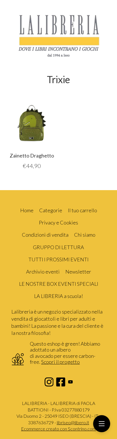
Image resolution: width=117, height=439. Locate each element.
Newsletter (78, 271)
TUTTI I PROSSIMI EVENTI (58, 259)
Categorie (50, 210)
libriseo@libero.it (73, 422)
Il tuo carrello (82, 210)
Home (27, 210)
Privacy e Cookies (58, 222)
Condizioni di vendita (45, 235)
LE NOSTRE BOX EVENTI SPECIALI (58, 284)
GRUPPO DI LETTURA (58, 247)
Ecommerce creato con (58, 428)
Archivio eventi (43, 271)
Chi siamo (84, 235)
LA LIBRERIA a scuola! (58, 296)
